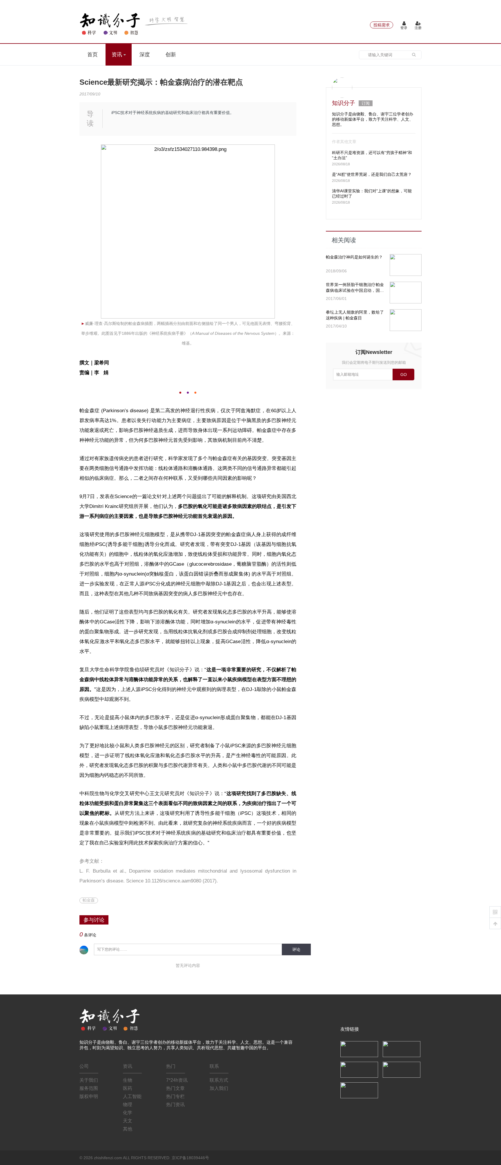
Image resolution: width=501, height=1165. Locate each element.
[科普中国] (359, 1069)
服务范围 (88, 1088)
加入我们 (219, 1088)
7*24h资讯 (177, 1080)
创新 (171, 54)
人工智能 (132, 1096)
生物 (127, 1080)
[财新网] (401, 1069)
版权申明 (88, 1096)
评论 (296, 949)
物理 (127, 1104)
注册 (418, 28)
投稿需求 (381, 25)
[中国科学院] (359, 1048)
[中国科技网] (401, 1048)
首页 (92, 54)
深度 (144, 54)
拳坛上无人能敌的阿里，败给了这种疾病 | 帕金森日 (355, 315)
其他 (127, 1128)
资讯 (118, 54)
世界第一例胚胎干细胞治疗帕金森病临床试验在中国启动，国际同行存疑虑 (355, 287)
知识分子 (343, 103)
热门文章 (175, 1088)
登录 (403, 28)
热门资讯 (175, 1104)
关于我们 (88, 1080)
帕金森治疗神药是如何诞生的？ (354, 257)
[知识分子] (134, 23)
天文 (127, 1120)
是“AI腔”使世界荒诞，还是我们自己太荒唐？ (372, 174)
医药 (127, 1088)
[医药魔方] (359, 1090)
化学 (127, 1112)
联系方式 (219, 1080)
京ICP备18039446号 (190, 1157)
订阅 (366, 103)
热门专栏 (175, 1096)
